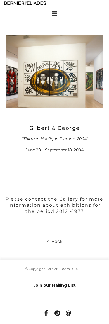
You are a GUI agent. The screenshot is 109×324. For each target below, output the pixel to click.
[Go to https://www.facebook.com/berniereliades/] (46, 313)
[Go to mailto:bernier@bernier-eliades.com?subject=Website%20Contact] (68, 313)
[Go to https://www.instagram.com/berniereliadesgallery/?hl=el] (57, 313)
